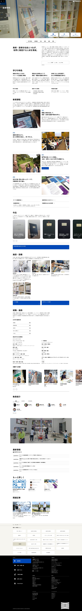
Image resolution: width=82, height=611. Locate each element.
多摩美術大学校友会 (54, 572)
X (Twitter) (52, 594)
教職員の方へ (34, 583)
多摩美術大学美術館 (54, 560)
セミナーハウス (53, 567)
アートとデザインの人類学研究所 (55, 565)
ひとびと (33, 596)
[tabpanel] (41, 407)
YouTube (52, 596)
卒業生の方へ (34, 582)
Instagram (52, 593)
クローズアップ (34, 595)
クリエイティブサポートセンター (55, 562)
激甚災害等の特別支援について (55, 579)
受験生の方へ (34, 577)
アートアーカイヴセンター (55, 564)
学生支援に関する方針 (54, 581)
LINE (52, 598)
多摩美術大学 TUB (53, 571)
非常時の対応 (53, 578)
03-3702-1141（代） (35, 563)
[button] (14, 241)
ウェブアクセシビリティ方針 (55, 583)
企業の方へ (33, 581)
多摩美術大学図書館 (54, 559)
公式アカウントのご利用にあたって (56, 582)
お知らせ (33, 599)
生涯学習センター (53, 566)
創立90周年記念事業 (35, 593)
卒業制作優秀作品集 (35, 594)
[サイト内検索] (4, 1)
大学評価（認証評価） (54, 587)
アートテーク (53, 561)
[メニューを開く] (1, 1)
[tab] (16, 401)
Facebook (52, 595)
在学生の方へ (34, 579)
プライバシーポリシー (54, 584)
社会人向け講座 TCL (54, 570)
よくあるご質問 (34, 598)
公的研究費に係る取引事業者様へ (36, 584)
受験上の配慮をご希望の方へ (36, 578)
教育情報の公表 (53, 588)
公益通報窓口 (53, 577)
